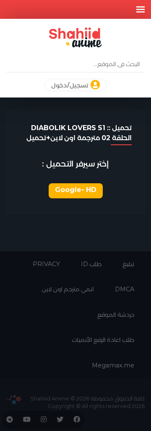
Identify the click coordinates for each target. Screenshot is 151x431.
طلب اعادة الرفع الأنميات (103, 340)
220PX (13, 399)
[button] (140, 9)
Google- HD (75, 190)
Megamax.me (113, 365)
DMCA (124, 289)
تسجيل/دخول (70, 85)
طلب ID (91, 264)
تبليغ (128, 264)
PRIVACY (46, 264)
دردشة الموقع (115, 314)
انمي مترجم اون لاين (68, 289)
